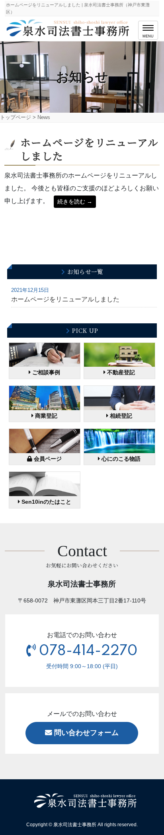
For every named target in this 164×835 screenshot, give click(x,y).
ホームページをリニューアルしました (89, 148)
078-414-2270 (88, 651)
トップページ (15, 117)
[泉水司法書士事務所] (69, 27)
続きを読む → (74, 201)
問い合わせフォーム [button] (85, 733)
